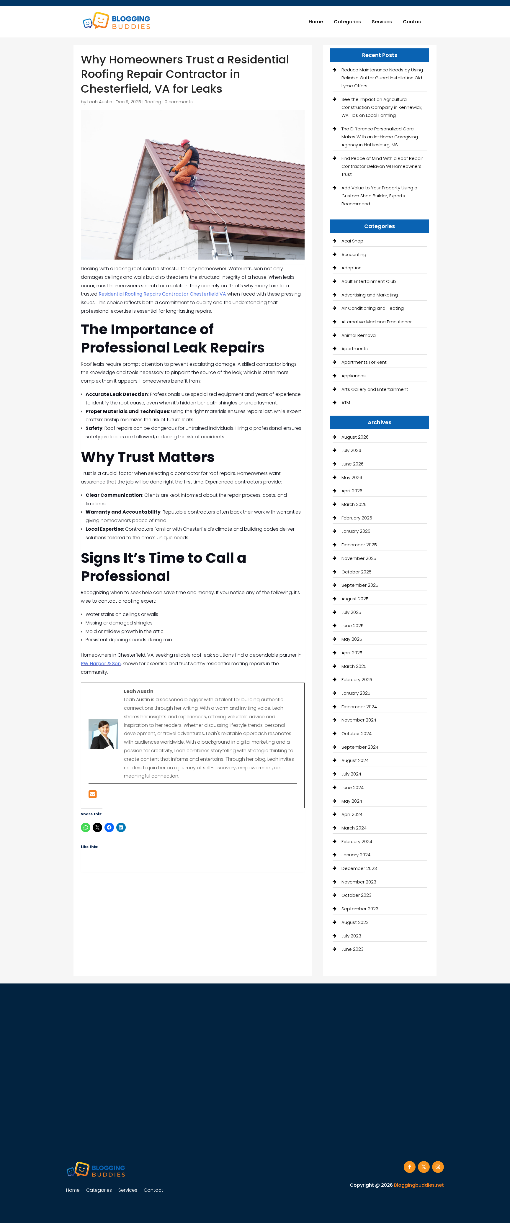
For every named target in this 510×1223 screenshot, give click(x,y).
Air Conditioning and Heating (372, 308)
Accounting (353, 254)
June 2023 (352, 949)
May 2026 (351, 477)
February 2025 (356, 679)
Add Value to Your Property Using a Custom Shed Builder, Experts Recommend (379, 196)
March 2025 (354, 666)
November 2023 (358, 882)
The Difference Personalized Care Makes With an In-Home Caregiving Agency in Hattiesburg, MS (379, 137)
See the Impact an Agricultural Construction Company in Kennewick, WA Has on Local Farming (381, 107)
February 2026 (356, 518)
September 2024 (359, 747)
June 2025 (352, 625)
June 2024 (352, 787)
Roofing (153, 102)
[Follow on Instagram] (438, 1167)
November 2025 (358, 558)
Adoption (351, 268)
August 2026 (355, 437)
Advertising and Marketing (369, 295)
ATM (345, 402)
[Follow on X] (424, 1167)
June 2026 (352, 464)
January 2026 (355, 531)
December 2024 (359, 707)
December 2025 (359, 545)
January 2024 (355, 855)
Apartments (354, 348)
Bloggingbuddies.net (419, 1185)
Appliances (353, 376)
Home (316, 21)
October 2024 (356, 733)
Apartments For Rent (364, 362)
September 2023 (359, 909)
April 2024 (351, 814)
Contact (413, 21)
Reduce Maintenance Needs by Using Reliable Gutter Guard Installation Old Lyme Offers (382, 78)
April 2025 (351, 653)
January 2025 (355, 693)
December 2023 (359, 868)
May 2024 (351, 801)
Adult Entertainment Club (368, 281)
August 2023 (355, 922)
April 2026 (351, 491)
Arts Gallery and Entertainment (374, 389)
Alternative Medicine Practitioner (376, 322)
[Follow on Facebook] (410, 1167)
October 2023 (356, 895)
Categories (347, 21)
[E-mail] (93, 796)
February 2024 (356, 841)
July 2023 (351, 936)
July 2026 (351, 450)
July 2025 (351, 612)
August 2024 (355, 760)
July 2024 (351, 774)
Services (382, 21)
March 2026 (354, 504)
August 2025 (355, 599)
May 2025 (351, 639)
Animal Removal (359, 335)
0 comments (179, 102)
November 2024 (358, 720)
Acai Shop (352, 241)
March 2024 (354, 828)
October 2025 (356, 572)
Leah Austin (99, 102)
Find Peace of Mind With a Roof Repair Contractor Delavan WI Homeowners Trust (382, 166)
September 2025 (359, 585)
